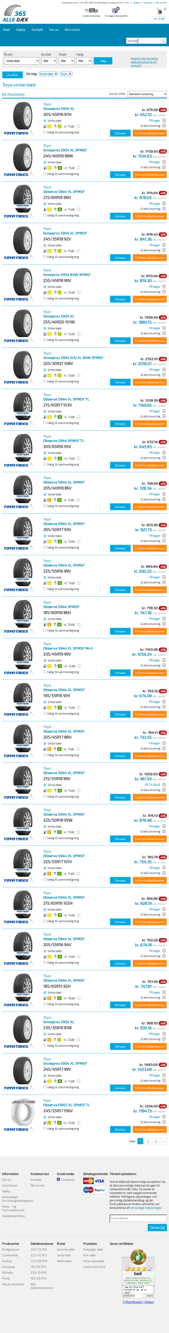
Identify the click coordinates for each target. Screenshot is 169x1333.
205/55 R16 (39, 1249)
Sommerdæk (66, 1249)
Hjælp (136, 2)
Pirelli (6, 1278)
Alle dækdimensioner (42, 1286)
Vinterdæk (46, 74)
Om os (54, 29)
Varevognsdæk (93, 1261)
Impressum (10, 1185)
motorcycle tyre (94, 1267)
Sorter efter (117, 94)
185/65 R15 (38, 1278)
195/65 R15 (38, 1267)
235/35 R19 (39, 1272)
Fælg (79, 54)
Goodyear (8, 1267)
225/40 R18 (39, 1261)
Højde (63, 54)
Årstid (8, 54)
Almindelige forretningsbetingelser (18, 1198)
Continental (10, 1255)
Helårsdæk (64, 1261)
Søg (103, 61)
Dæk (6, 29)
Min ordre (72, 29)
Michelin (7, 1272)
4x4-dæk (89, 1255)
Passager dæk (93, 1249)
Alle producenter (13, 1284)
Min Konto (161, 2)
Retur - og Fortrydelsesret (13, 1208)
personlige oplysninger (145, 1207)
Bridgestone (10, 1249)
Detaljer (120, 133)
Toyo (64, 74)
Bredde (46, 54)
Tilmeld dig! (157, 1227)
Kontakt (147, 2)
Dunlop (7, 1261)
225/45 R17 (39, 1255)
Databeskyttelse (13, 1216)
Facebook (67, 1179)
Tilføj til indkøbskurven (150, 133)
